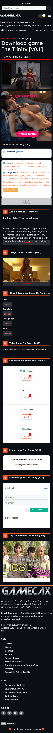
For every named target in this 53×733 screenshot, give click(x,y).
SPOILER (7, 304)
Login (45, 488)
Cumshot (6, 166)
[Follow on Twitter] (9, 713)
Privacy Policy (12, 658)
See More (26, 243)
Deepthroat (15, 166)
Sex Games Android (15, 685)
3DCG (13, 163)
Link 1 (26, 378)
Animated (21, 163)
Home (4, 38)
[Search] (48, 8)
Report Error (12, 190)
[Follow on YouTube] (15, 713)
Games (11, 38)
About (8, 647)
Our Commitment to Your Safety (21, 665)
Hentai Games (12, 699)
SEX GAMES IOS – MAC (16, 692)
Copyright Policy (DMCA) (17, 672)
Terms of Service (13, 661)
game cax (20, 152)
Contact (9, 651)
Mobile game (42, 166)
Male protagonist (28, 166)
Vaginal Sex (12, 169)
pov (4, 169)
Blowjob (29, 163)
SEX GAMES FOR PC (14, 689)
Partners (9, 654)
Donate (27, 3)
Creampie (38, 163)
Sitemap (9, 668)
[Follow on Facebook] (3, 713)
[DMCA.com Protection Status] (8, 723)
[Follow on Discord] (21, 713)
